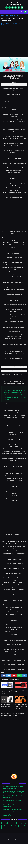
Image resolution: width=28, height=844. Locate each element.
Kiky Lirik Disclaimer (18, 839)
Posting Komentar (5, 24)
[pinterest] (13, 675)
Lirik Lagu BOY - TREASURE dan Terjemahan (13, 394)
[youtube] (15, 7)
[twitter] (12, 7)
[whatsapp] (6, 7)
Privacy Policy (8, 839)
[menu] (3, 11)
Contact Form (20, 836)
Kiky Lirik (14, 2)
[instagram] (18, 7)
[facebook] (9, 7)
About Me (6, 836)
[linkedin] (21, 7)
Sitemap (12, 836)
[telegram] (24, 675)
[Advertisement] (14, 41)
